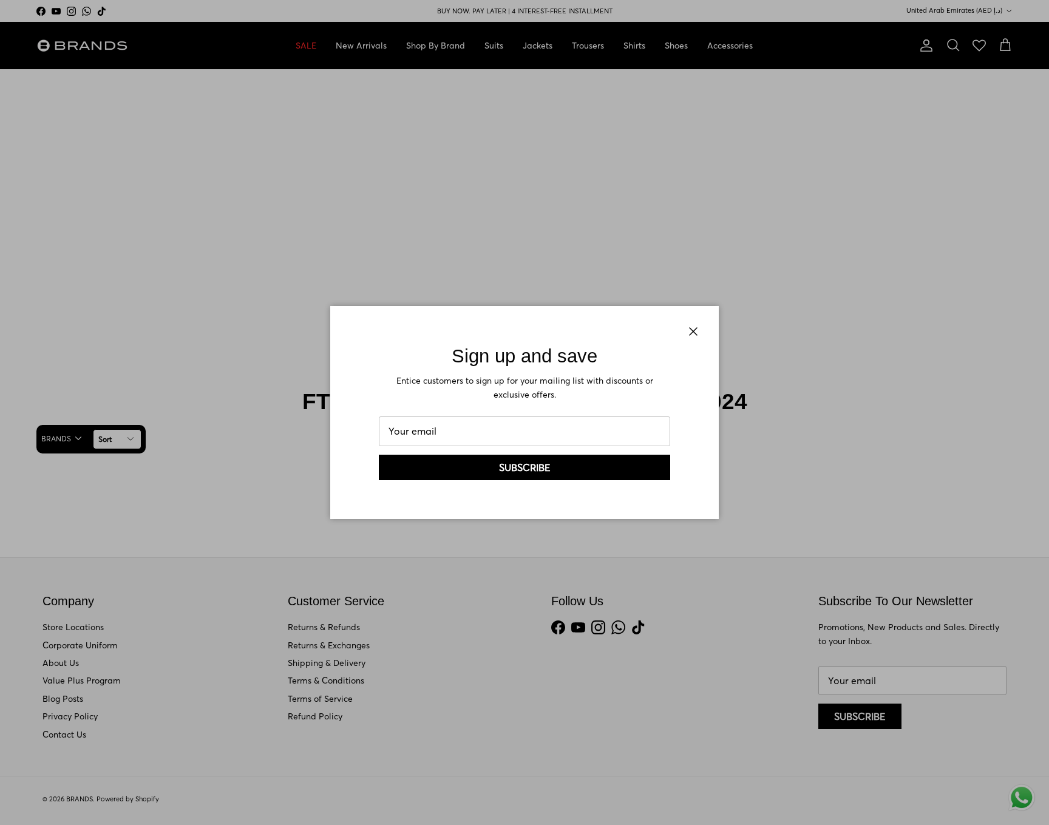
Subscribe (525, 467)
